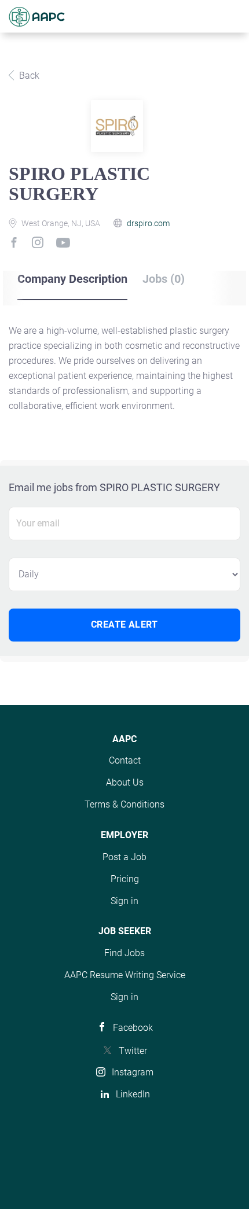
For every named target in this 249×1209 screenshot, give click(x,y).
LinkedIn (133, 1094)
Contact (125, 760)
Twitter (133, 1050)
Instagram (132, 1072)
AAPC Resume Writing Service (124, 975)
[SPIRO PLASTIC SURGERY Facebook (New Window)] (16, 244)
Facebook (133, 1027)
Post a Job (124, 857)
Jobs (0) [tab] (163, 279)
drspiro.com (148, 223)
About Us (125, 782)
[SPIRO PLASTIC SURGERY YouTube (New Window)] (63, 247)
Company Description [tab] (72, 279)
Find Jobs (124, 953)
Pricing (125, 878)
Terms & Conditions (124, 804)
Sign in (124, 900)
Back (28, 75)
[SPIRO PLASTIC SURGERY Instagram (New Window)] (39, 244)
